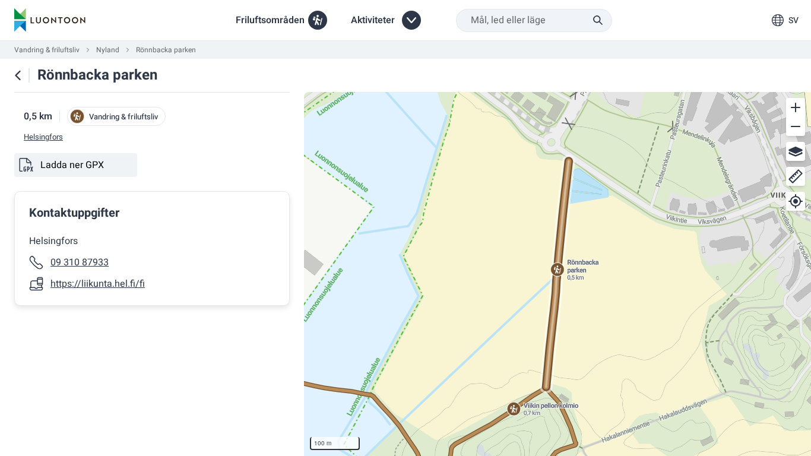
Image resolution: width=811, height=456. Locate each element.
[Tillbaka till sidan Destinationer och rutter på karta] (18, 75)
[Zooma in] (795, 107)
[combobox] (534, 20)
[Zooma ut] (795, 126)
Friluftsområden (270, 20)
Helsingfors (43, 137)
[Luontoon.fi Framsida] (49, 20)
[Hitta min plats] (795, 201)
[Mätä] (795, 176)
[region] (557, 274)
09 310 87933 (79, 262)
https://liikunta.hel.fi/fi (97, 284)
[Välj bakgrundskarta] (795, 151)
